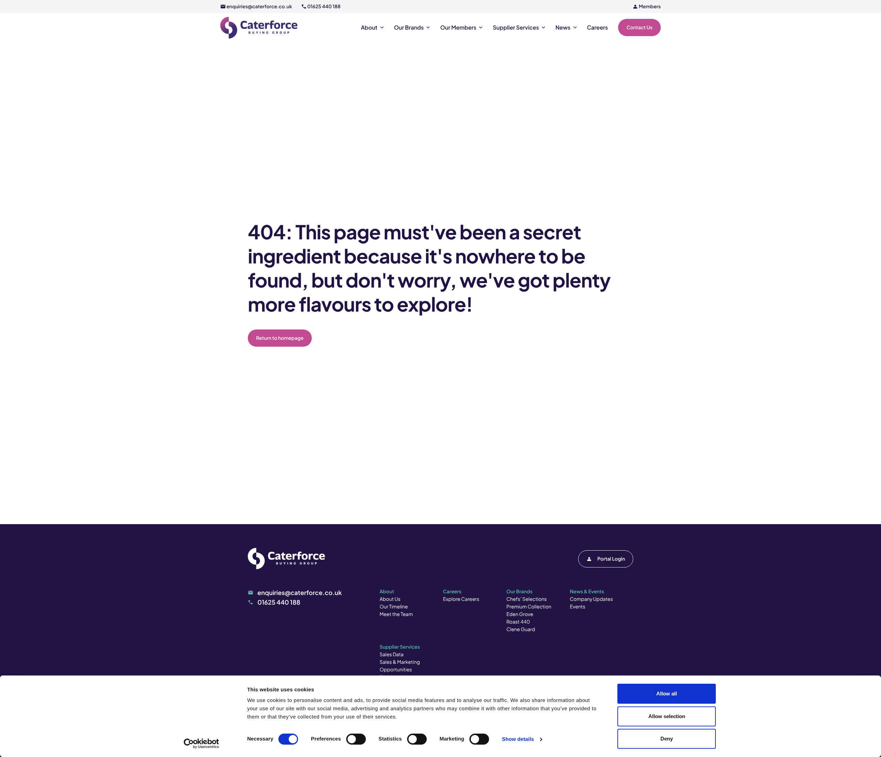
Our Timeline (394, 607)
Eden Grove (520, 614)
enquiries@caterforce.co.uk (259, 6)
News (563, 27)
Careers (597, 27)
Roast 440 (518, 622)
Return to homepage (280, 338)
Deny (666, 739)
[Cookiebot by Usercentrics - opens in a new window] (201, 743)
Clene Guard (521, 629)
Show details (518, 739)
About (369, 27)
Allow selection (666, 716)
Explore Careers (461, 599)
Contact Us (639, 27)
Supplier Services (516, 27)
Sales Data (392, 654)
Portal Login (611, 559)
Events (577, 607)
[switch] (356, 739)
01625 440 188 (324, 6)
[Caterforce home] (258, 28)
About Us (390, 599)
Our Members (458, 27)
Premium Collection (529, 607)
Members (650, 6)
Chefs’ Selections (527, 599)
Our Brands (409, 27)
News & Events (587, 591)
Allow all (666, 693)
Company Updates (591, 599)
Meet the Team (396, 614)
